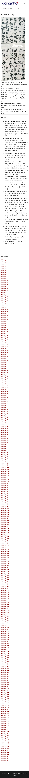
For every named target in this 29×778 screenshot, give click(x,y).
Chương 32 (4, 323)
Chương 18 (4, 295)
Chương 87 (4, 436)
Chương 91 (4, 444)
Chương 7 (4, 272)
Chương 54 (4, 368)
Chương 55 (4, 370)
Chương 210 (5, 688)
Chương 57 (4, 375)
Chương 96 (4, 455)
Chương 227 (5, 723)
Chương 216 (5, 701)
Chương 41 (4, 342)
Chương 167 (5, 600)
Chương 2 (4, 262)
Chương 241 (5, 752)
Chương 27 (4, 313)
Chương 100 (5, 463)
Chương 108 (5, 479)
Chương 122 (5, 508)
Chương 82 (4, 426)
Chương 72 (4, 405)
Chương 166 (5, 598)
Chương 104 (5, 471)
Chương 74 (4, 409)
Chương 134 (5, 532)
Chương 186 (5, 639)
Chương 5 (4, 268)
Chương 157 (5, 580)
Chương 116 (4, 496)
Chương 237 (5, 744)
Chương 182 (5, 631)
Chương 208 (5, 684)
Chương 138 (5, 541)
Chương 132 (5, 528)
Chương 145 (5, 555)
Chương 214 (5, 697)
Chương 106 (5, 475)
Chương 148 (5, 561)
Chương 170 (5, 606)
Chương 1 (4, 260)
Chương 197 (5, 662)
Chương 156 (5, 578)
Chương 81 (4, 424)
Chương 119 (4, 502)
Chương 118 (4, 500)
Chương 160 (5, 586)
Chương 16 (4, 290)
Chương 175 (5, 617)
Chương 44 (4, 348)
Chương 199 (5, 666)
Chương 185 (5, 637)
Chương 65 (4, 391)
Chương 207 (5, 682)
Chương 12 (4, 282)
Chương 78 (4, 418)
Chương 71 (4, 403)
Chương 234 (5, 738)
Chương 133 (5, 530)
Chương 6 (4, 270)
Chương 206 (5, 680)
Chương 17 (4, 293)
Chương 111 (4, 485)
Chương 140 (5, 545)
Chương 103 (5, 469)
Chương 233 (5, 736)
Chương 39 (4, 338)
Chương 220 (5, 709)
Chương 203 (5, 674)
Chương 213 (5, 695)
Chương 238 (5, 746)
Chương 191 (4, 649)
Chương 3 (4, 264)
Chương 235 (5, 740)
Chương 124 (5, 512)
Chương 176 (5, 619)
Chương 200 (5, 668)
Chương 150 (5, 565)
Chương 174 (5, 615)
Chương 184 (5, 635)
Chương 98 (4, 459)
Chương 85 (4, 432)
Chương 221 (5, 711)
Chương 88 (4, 438)
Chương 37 (4, 333)
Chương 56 (4, 373)
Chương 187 (5, 641)
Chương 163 (5, 592)
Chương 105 (5, 473)
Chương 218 (5, 705)
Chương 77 (4, 416)
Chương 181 (4, 629)
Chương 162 (5, 590)
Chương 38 (4, 336)
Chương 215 (5, 699)
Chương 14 (4, 286)
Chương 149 (5, 563)
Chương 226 (5, 721)
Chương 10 (4, 278)
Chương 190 (5, 647)
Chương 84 (4, 430)
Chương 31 (4, 321)
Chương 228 (5, 725)
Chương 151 (4, 567)
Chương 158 (5, 582)
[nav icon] (24, 3)
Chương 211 (4, 691)
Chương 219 (5, 707)
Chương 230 (5, 729)
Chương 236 (5, 742)
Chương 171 (4, 608)
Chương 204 (5, 676)
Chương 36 (4, 332)
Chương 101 (4, 465)
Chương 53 (4, 366)
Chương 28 (4, 315)
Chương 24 (4, 307)
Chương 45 (4, 350)
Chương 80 (4, 422)
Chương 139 (5, 543)
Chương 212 (5, 693)
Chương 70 (4, 401)
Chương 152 (5, 569)
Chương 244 (5, 758)
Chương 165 (5, 596)
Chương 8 (4, 274)
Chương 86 (4, 434)
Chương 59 (4, 379)
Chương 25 (4, 309)
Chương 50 (4, 360)
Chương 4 (4, 266)
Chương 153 (5, 571)
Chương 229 (5, 727)
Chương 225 (5, 719)
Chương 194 (5, 656)
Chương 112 (4, 487)
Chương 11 (4, 280)
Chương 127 (5, 518)
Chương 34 (4, 327)
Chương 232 (5, 734)
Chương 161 (4, 588)
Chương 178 (5, 623)
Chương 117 (4, 498)
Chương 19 (4, 297)
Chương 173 (5, 612)
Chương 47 (4, 354)
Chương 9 (4, 276)
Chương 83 (4, 428)
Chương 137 (5, 539)
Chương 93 (4, 448)
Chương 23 (4, 305)
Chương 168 (5, 602)
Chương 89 (4, 440)
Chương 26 (4, 311)
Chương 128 (5, 520)
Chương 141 (4, 547)
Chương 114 (4, 492)
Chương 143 (5, 551)
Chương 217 (5, 703)
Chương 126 (5, 516)
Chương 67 (4, 395)
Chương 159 (5, 584)
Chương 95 (4, 452)
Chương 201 (5, 670)
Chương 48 (4, 356)
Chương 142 (5, 549)
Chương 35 (4, 329)
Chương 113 (4, 489)
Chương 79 (4, 420)
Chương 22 (4, 303)
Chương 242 (5, 754)
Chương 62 (4, 385)
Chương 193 (5, 654)
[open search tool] (20, 3)
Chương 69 (4, 399)
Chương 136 (5, 537)
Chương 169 (5, 604)
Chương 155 (5, 576)
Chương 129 (5, 522)
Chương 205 (5, 678)
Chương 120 (5, 504)
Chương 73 (4, 407)
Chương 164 (5, 594)
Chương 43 (4, 346)
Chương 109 (5, 481)
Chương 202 (5, 672)
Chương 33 (4, 325)
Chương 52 (4, 364)
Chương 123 (5, 510)
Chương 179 (5, 625)
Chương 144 (5, 553)
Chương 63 (4, 387)
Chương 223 (5, 715)
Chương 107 (5, 477)
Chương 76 (4, 414)
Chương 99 (4, 461)
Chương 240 (5, 750)
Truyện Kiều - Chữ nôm (11, 764)
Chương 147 (5, 559)
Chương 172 (5, 611)
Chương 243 (5, 756)
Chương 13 (4, 284)
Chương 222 (5, 713)
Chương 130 (5, 524)
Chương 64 (4, 389)
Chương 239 (5, 748)
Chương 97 (4, 457)
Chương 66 (4, 393)
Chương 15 (4, 288)
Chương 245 (5, 760)
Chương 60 (4, 381)
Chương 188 (5, 643)
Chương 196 (5, 660)
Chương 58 (4, 377)
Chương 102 (5, 467)
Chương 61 (4, 383)
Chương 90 (4, 442)
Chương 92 (4, 446)
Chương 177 (5, 621)
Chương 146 (5, 557)
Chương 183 (5, 633)
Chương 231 (5, 731)
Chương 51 (4, 362)
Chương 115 (4, 494)
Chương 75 (4, 412)
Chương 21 (4, 301)
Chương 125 (5, 514)
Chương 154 (5, 574)
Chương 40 (4, 340)
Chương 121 (4, 506)
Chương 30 (4, 319)
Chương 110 (4, 483)
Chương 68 (4, 397)
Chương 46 (4, 352)
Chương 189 (5, 645)
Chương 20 (4, 299)
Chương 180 (5, 627)
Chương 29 (4, 317)
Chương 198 (5, 664)
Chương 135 (5, 535)
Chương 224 (5, 717)
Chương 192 (5, 651)
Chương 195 (5, 658)
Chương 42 (4, 344)
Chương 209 (5, 686)
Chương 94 (4, 450)
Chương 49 (4, 358)
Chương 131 (4, 526)
